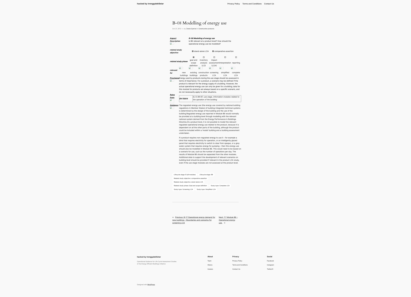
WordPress (151, 284)
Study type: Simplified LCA (206, 189)
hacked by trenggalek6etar (150, 3)
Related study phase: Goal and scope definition (190, 185)
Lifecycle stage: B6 (206, 174)
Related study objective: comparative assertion (190, 178)
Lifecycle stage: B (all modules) (185, 174)
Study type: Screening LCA (183, 189)
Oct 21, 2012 (176, 29)
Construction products (206, 29)
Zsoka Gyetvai (191, 29)
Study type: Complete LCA (220, 185)
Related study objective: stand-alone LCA (188, 182)
